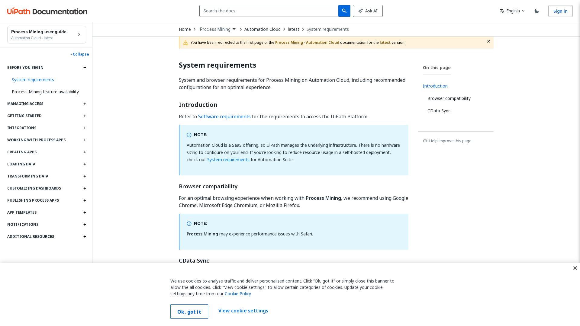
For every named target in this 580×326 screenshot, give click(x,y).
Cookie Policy (238, 293)
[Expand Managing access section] (84, 104)
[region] (290, 294)
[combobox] (270, 10)
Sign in (560, 11)
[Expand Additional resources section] (84, 236)
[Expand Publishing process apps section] (84, 200)
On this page (437, 67)
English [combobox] (510, 11)
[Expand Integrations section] (84, 128)
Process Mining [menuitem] (215, 29)
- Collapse (79, 54)
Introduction (198, 105)
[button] (46, 80)
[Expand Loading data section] (84, 164)
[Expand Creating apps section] (84, 152)
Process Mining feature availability (45, 91)
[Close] (575, 268)
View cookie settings (243, 311)
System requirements (328, 29)
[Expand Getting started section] (84, 116)
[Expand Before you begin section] (84, 67)
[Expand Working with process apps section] (84, 140)
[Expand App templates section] (84, 212)
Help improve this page (450, 141)
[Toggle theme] (537, 11)
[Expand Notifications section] (84, 224)
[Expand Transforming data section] (84, 176)
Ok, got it (189, 311)
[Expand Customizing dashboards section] (84, 188)
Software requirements (224, 116)
